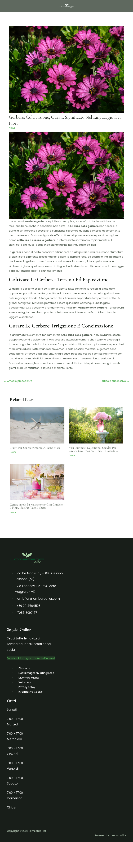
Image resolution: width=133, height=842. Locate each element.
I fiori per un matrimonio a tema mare (35, 448)
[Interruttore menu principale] (126, 6)
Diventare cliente (29, 677)
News (12, 128)
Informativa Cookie (31, 691)
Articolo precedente (18, 381)
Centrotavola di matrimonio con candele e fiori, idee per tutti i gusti (36, 506)
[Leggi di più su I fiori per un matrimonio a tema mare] (37, 425)
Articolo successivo (115, 381)
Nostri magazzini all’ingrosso (36, 673)
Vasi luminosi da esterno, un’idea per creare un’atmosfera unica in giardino (93, 449)
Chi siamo (25, 668)
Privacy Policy (27, 687)
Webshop (25, 682)
